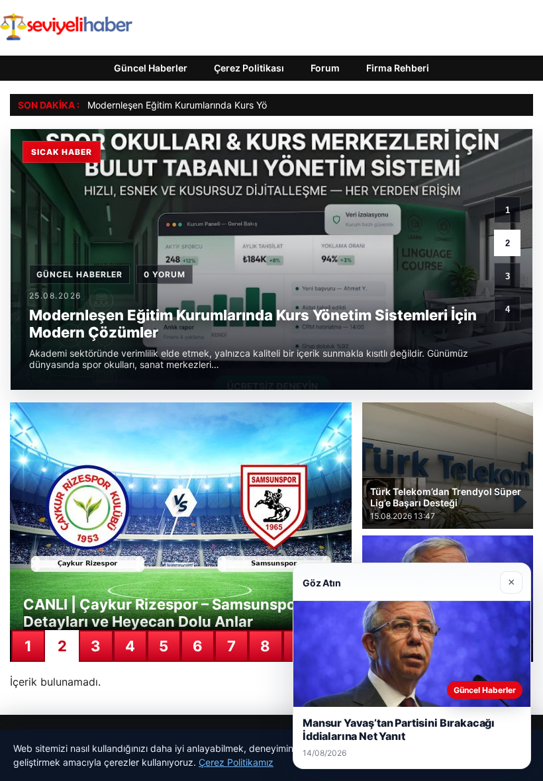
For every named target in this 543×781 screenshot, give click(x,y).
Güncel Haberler (150, 67)
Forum (325, 67)
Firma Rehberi (397, 67)
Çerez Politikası (249, 67)
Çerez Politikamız (236, 762)
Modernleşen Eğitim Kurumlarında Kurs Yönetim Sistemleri (211, 105)
